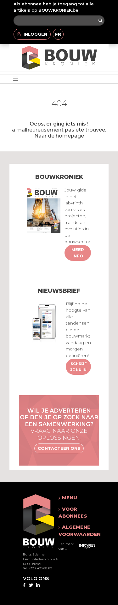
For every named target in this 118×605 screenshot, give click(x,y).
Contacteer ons (59, 448)
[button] (79, 497)
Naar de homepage (59, 135)
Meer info (77, 252)
